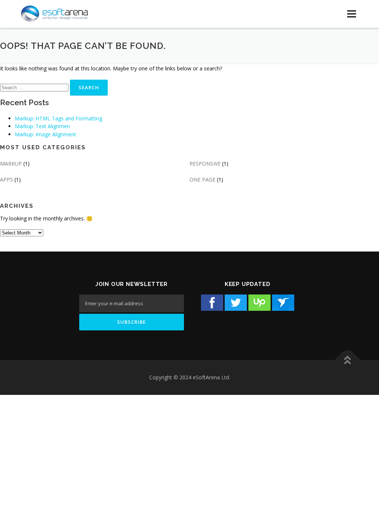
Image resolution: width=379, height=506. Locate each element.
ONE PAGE (202, 179)
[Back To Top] (348, 360)
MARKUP (11, 163)
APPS (6, 179)
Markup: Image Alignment (45, 134)
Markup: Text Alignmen (42, 126)
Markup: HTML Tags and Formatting (58, 118)
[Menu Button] (351, 14)
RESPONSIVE (205, 163)
